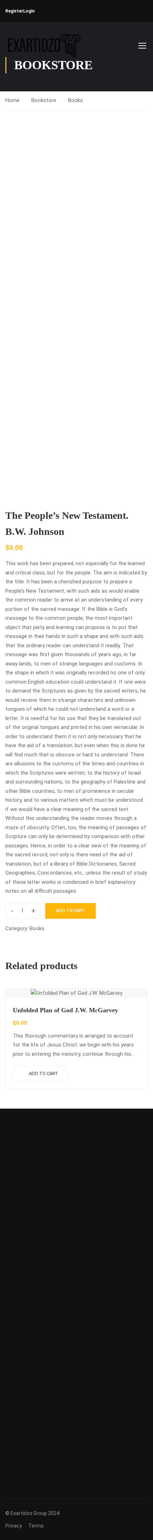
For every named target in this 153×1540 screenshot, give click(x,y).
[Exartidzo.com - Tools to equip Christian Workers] (43, 45)
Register (14, 11)
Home (12, 100)
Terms (36, 1526)
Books (75, 100)
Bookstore (43, 100)
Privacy (13, 1526)
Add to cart (70, 910)
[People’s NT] (76, 217)
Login (29, 11)
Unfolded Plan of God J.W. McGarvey (65, 1010)
